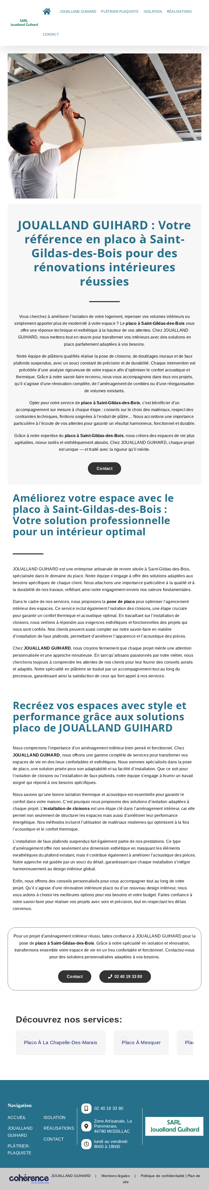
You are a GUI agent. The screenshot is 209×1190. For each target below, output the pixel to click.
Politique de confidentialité (163, 1176)
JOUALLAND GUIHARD (47, 648)
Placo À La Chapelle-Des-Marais (60, 1042)
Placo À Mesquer (141, 1042)
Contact (104, 468)
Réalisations (59, 1128)
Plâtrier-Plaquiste (19, 1149)
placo (86, 403)
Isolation (55, 1117)
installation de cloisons (67, 808)
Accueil (17, 1117)
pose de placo (121, 601)
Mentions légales (115, 1176)
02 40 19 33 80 (127, 976)
